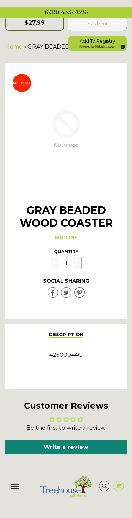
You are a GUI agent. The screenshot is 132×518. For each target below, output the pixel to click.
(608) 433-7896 (66, 12)
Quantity (66, 251)
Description (66, 334)
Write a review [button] (66, 447)
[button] (97, 43)
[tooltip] (122, 46)
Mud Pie (66, 237)
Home (14, 46)
